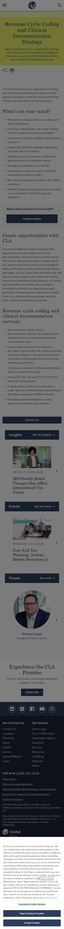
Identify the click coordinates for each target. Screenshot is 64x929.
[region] (32, 883)
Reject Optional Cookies (32, 913)
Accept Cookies (32, 923)
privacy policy (46, 878)
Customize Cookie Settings (31, 904)
